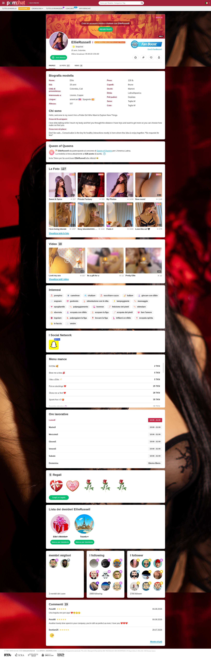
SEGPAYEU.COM (51, 651)
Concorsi (70, 8)
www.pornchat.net (29, 651)
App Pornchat (85, 8)
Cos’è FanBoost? (155, 49)
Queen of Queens (104, 151)
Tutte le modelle (9, 8)
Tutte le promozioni (54, 8)
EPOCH (42, 651)
